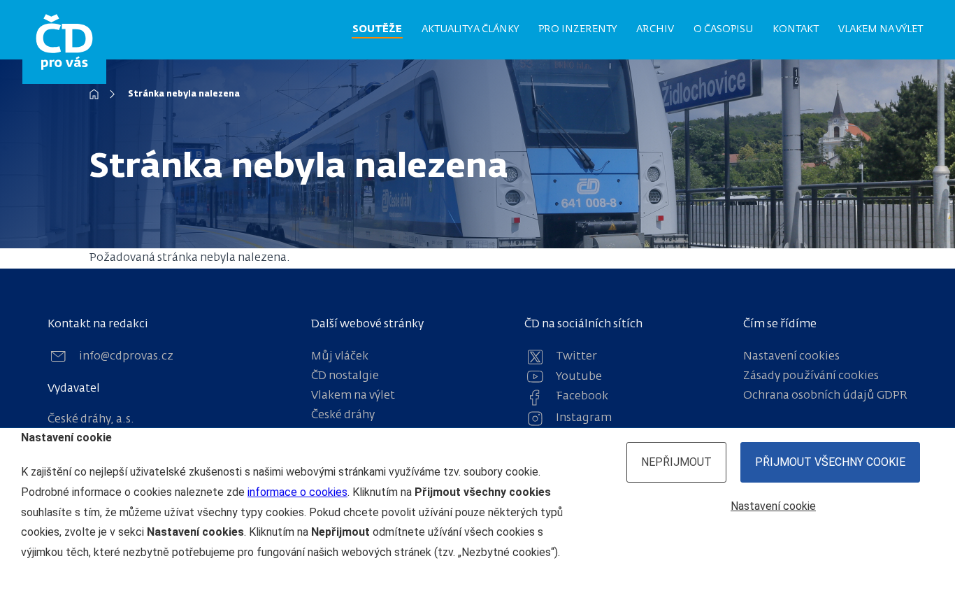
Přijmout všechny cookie (830, 462)
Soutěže (377, 29)
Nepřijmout (676, 462)
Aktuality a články (470, 29)
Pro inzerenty (577, 29)
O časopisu (723, 29)
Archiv (655, 29)
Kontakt (796, 29)
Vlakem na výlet (880, 29)
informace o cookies (297, 492)
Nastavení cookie (773, 506)
